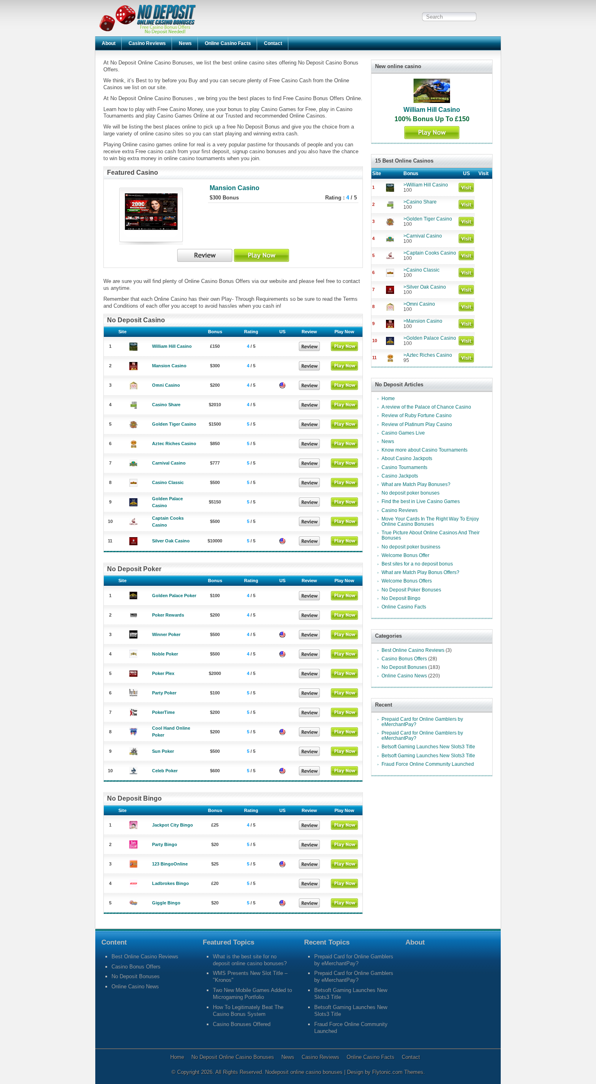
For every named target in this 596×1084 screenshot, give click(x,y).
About (109, 43)
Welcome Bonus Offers (407, 581)
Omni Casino (166, 385)
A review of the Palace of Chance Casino (426, 407)
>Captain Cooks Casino (429, 253)
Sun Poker (163, 751)
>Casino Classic (421, 270)
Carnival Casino (169, 463)
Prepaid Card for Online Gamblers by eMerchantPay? (422, 721)
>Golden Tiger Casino (427, 219)
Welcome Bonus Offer (405, 555)
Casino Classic (168, 482)
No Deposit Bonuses (404, 667)
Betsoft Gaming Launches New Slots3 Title (428, 747)
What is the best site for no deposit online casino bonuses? (250, 959)
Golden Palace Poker (174, 595)
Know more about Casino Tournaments (424, 450)
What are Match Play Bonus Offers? (420, 572)
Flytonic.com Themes (397, 1072)
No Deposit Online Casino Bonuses (232, 1057)
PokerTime (163, 712)
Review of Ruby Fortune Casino (417, 415)
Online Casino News (404, 676)
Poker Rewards (168, 615)
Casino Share (166, 404)
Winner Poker (166, 634)
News (185, 43)
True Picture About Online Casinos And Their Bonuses (431, 535)
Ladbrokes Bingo (170, 883)
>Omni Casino (419, 304)
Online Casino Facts (228, 43)
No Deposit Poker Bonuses (411, 590)
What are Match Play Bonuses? (416, 484)
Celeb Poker (165, 770)
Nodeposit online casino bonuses (304, 1072)
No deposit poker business (411, 547)
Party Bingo (164, 844)
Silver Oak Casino (171, 540)
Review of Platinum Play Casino (417, 424)
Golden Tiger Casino (174, 424)
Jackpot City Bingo (172, 825)
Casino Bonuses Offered (241, 1024)
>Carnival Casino (422, 236)
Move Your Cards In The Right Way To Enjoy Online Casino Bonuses (430, 521)
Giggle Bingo (166, 902)
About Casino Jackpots (407, 458)
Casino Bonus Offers (404, 659)
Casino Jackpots (400, 476)
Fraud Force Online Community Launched (428, 764)
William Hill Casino (172, 346)
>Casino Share (420, 202)
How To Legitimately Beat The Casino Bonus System (248, 1010)
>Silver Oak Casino (424, 287)
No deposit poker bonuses (410, 493)
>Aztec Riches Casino (427, 355)
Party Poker (164, 692)
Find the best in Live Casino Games (421, 501)
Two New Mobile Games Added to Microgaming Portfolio (252, 993)
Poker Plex (163, 673)
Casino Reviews (147, 43)
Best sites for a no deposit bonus (417, 564)
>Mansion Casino (422, 321)
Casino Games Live (403, 433)
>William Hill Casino (425, 185)
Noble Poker (165, 653)
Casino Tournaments (404, 467)
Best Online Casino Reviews (413, 650)
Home (388, 398)
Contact (273, 43)
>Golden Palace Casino (429, 338)
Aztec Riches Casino (174, 443)
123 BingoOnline (170, 863)
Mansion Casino (234, 187)
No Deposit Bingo (401, 598)
